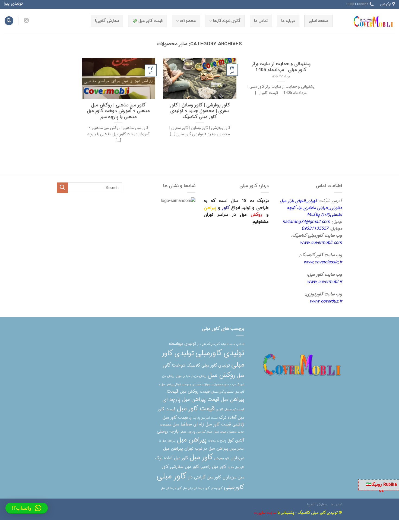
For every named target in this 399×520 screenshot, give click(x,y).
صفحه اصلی (318, 21)
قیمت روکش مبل (195, 391)
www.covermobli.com (321, 242)
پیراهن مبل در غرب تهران (206, 448)
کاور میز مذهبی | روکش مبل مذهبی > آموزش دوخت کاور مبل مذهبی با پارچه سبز (118, 111)
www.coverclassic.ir (322, 262)
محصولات (188, 21)
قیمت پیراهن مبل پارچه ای (190, 400)
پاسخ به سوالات (217, 441)
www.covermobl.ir (324, 281)
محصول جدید (228, 432)
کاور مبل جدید (236, 467)
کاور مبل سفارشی (184, 467)
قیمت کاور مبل (196, 409)
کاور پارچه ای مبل (171, 488)
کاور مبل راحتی (213, 467)
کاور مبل (201, 457)
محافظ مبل (182, 424)
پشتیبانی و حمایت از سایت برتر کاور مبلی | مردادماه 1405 (281, 67)
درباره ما (288, 21)
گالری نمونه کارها (227, 21)
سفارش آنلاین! (107, 21)
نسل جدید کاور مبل (208, 432)
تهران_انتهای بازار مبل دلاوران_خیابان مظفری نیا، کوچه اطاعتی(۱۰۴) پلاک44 (311, 207)
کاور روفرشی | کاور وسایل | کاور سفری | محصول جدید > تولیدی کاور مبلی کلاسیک (200, 111)
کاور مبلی (171, 476)
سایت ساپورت (265, 513)
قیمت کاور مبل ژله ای (212, 424)
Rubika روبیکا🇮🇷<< (381, 488)
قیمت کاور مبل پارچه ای (203, 418)
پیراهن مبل (192, 440)
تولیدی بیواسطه (182, 344)
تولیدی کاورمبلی (219, 353)
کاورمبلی (234, 487)
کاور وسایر (217, 488)
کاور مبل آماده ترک (171, 458)
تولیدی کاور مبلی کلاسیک (208, 365)
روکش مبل (221, 375)
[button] (26, 508)
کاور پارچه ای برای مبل (196, 488)
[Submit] (62, 187)
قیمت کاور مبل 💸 (147, 21)
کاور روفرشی (221, 458)
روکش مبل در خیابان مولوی (191, 376)
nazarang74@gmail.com (306, 221)
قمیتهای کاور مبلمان (222, 392)
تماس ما (261, 21)
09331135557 (315, 228)
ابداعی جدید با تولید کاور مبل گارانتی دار (220, 344)
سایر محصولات (220, 384)
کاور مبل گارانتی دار (204, 477)
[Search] (9, 20)
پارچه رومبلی (187, 432)
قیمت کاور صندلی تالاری (230, 409)
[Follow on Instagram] (26, 20)
